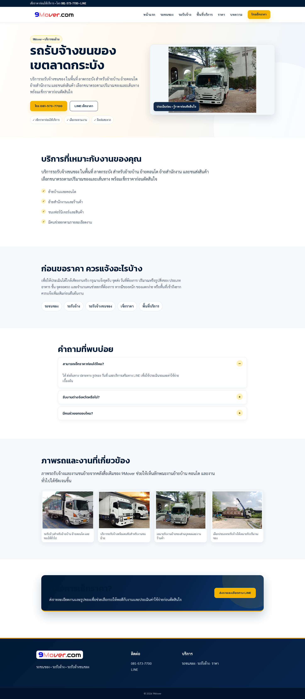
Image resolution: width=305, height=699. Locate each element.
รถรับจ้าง (185, 14)
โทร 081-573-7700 (48, 105)
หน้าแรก (149, 14)
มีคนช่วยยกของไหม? (78, 413)
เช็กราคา (127, 306)
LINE (83, 3)
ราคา (221, 14)
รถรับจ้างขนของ (100, 306)
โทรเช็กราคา (259, 14)
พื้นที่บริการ (204, 14)
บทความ (236, 14)
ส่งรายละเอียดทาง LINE (235, 592)
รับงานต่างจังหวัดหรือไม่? (81, 397)
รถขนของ (166, 14)
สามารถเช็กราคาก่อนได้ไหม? (83, 364)
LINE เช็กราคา (83, 105)
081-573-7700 (69, 3)
